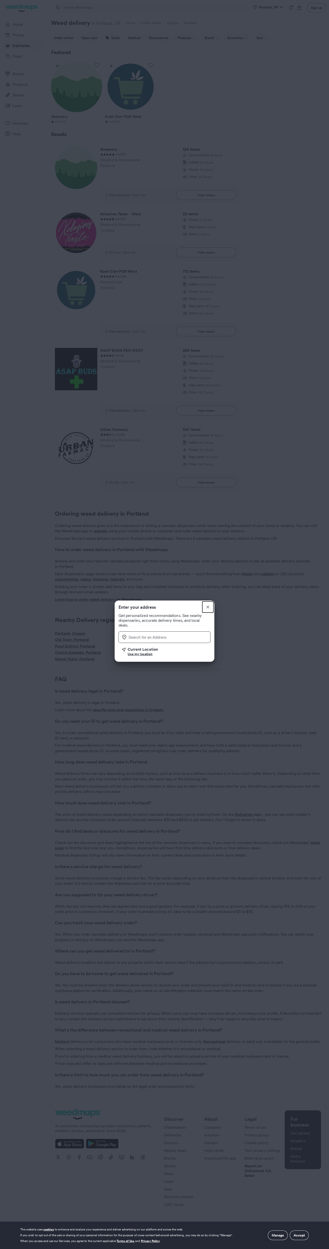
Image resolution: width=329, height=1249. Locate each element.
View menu (206, 195)
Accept (299, 1235)
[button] (166, 651)
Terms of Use (126, 1241)
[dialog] (164, 1235)
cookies (48, 1229)
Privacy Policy (150, 1241)
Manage (278, 1235)
